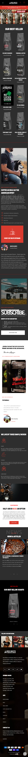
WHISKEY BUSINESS (7, 53)
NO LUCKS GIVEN (7, 107)
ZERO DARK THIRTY (7, 132)
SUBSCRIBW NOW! (13, 332)
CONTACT (4, 722)
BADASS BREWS (6, 699)
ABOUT (4, 718)
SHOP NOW (14, 522)
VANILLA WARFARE (7, 78)
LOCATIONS (5, 715)
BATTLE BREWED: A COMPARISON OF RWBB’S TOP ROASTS (13, 556)
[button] (2, 2)
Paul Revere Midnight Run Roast (20, 133)
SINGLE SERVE (5, 705)
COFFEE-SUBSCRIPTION (7, 709)
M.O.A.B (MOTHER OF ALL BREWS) (20, 79)
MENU (4, 702)
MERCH (4, 712)
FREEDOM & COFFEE (20, 53)
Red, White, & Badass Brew (16, 752)
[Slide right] (17, 574)
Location (5, 738)
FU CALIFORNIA (20, 105)
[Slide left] (10, 574)
